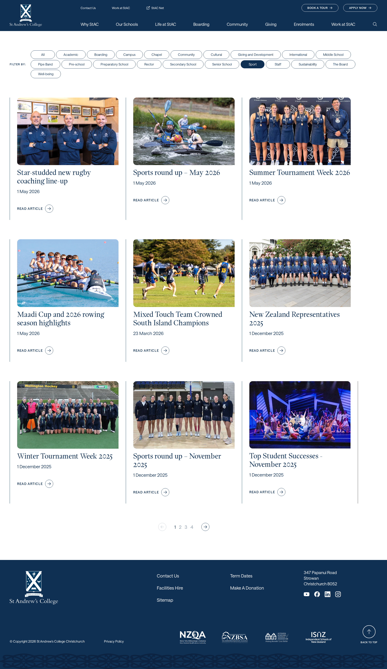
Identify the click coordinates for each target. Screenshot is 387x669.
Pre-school (76, 64)
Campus (129, 54)
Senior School (222, 64)
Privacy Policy (114, 641)
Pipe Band (45, 64)
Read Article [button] (30, 208)
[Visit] (193, 637)
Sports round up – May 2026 (176, 172)
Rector (149, 64)
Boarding (100, 54)
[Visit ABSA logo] (277, 637)
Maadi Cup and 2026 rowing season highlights (60, 318)
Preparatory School (114, 64)
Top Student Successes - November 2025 (285, 460)
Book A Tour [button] (317, 7)
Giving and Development (255, 54)
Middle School (333, 54)
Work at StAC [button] (121, 8)
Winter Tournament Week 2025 (65, 456)
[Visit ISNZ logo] (319, 637)
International (298, 54)
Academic (70, 54)
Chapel (157, 54)
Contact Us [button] (88, 8)
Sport (253, 64)
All (43, 54)
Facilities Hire (170, 587)
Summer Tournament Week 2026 (299, 172)
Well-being (45, 74)
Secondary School (183, 64)
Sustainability (308, 64)
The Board (340, 64)
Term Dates (241, 575)
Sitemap (165, 599)
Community (186, 54)
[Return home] (26, 15)
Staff (278, 64)
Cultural (216, 54)
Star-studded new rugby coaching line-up (54, 177)
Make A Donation (247, 587)
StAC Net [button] (157, 8)
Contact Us (168, 575)
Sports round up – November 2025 (177, 460)
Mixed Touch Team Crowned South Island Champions (177, 318)
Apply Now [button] (358, 7)
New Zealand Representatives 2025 (294, 318)
